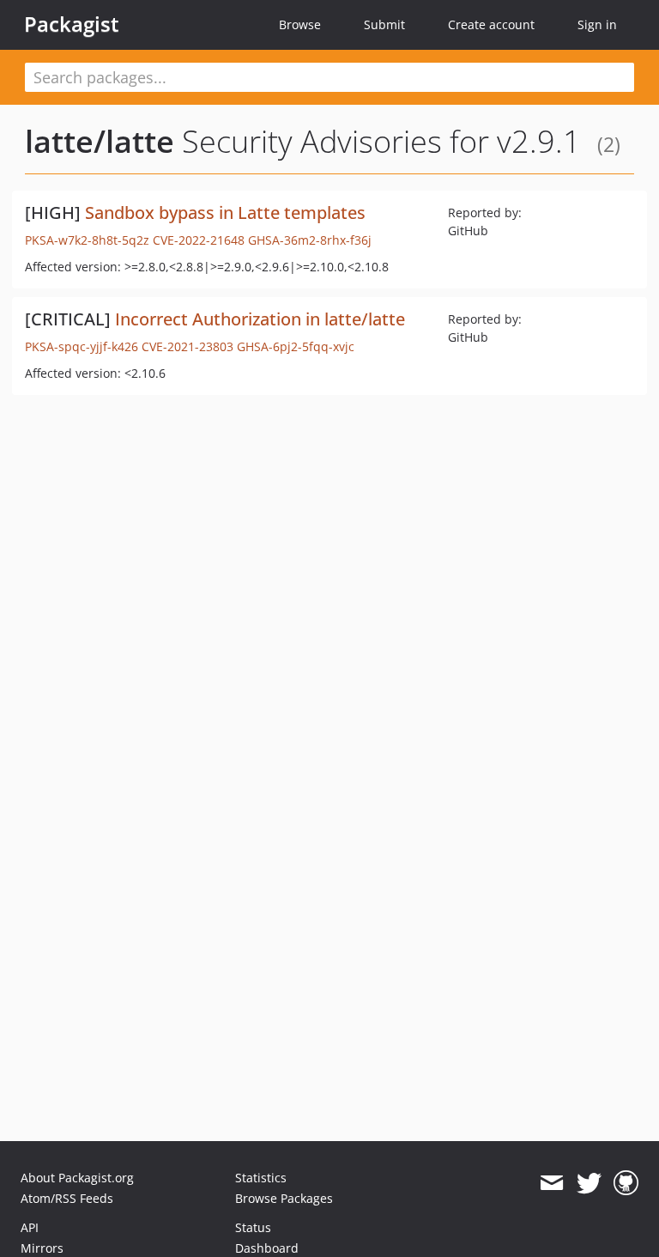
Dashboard (267, 1248)
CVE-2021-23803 (187, 346)
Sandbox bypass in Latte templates (225, 212)
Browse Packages (284, 1198)
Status (253, 1227)
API (30, 1227)
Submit (384, 24)
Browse (300, 24)
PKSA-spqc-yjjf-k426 (81, 346)
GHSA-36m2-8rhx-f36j (310, 240)
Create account (491, 24)
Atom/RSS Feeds (67, 1198)
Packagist (71, 24)
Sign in (597, 24)
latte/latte (99, 141)
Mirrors (42, 1248)
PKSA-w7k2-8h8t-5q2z (87, 240)
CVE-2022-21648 (199, 240)
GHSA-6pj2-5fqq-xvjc (295, 346)
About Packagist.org (77, 1177)
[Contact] (551, 1183)
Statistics (261, 1177)
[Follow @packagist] (589, 1183)
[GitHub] (626, 1183)
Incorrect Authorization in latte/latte (260, 319)
